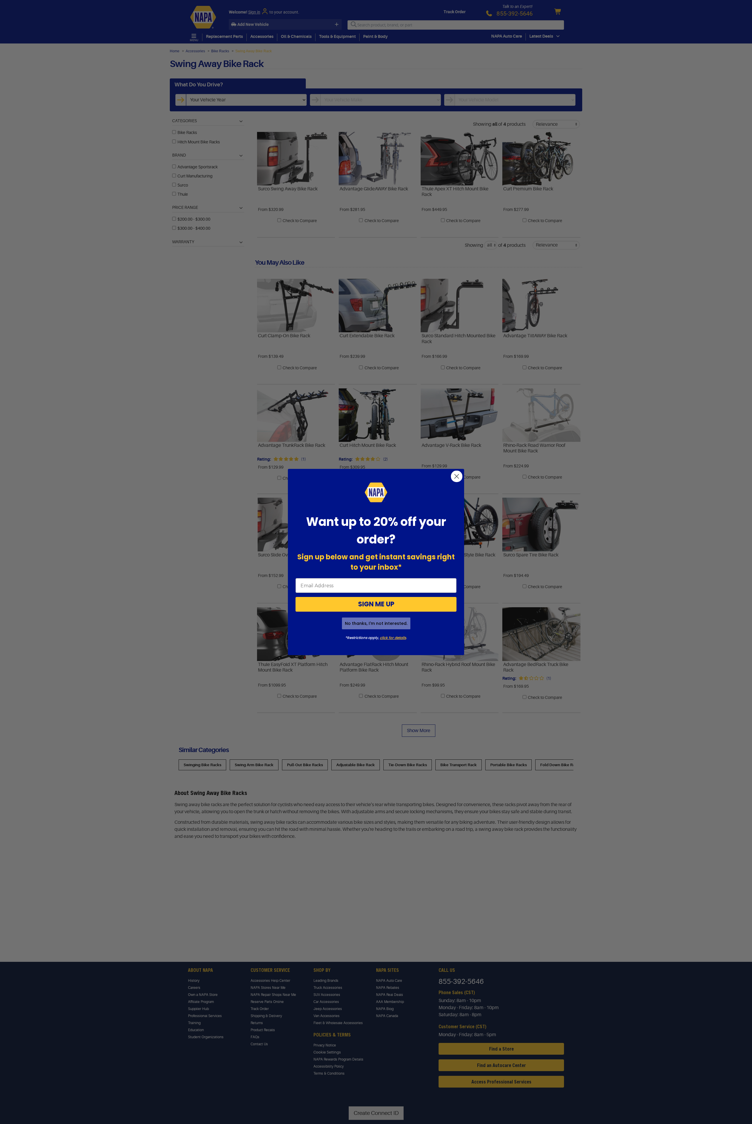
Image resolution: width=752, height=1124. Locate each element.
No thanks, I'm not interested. (376, 623)
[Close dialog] (456, 476)
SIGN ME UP (376, 604)
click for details (393, 637)
